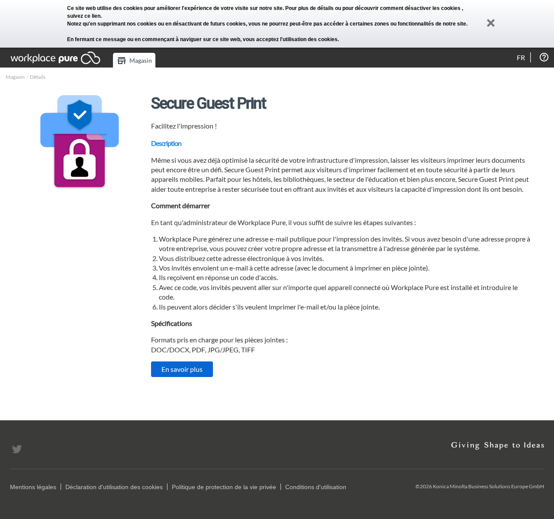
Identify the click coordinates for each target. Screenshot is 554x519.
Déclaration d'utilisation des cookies (114, 487)
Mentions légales (33, 487)
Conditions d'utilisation (315, 487)
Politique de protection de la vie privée (224, 487)
